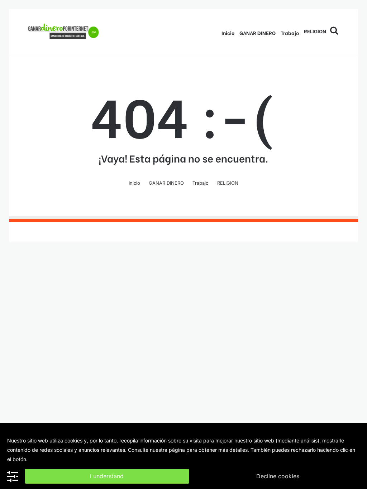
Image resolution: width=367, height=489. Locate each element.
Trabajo (290, 33)
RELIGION (315, 31)
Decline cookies (277, 476)
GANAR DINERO (257, 33)
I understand (107, 476)
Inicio (227, 33)
